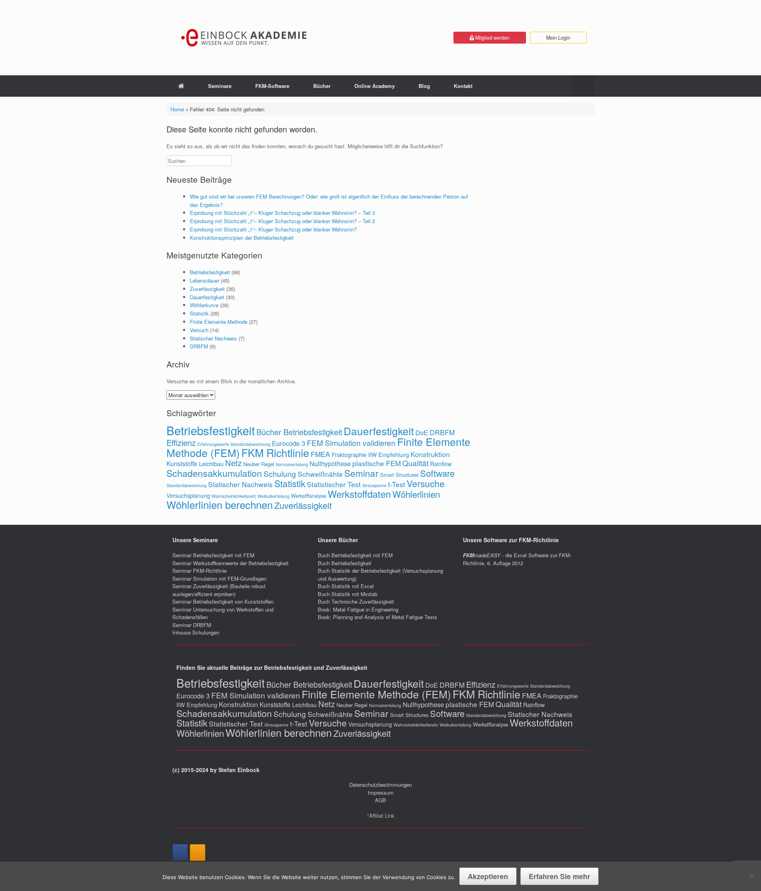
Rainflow (440, 464)
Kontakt (463, 86)
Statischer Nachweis (213, 338)
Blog (424, 86)
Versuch (199, 330)
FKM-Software (272, 86)
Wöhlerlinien (416, 494)
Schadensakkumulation (214, 473)
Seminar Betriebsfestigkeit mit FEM (213, 555)
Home (177, 109)
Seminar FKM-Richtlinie (199, 570)
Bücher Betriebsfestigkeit (299, 432)
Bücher (322, 86)
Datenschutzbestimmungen (380, 784)
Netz (233, 462)
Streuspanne (374, 485)
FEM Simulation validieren (351, 442)
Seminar (361, 473)
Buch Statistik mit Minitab (347, 594)
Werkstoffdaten (359, 494)
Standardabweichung (186, 485)
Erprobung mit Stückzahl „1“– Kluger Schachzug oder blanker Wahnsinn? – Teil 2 (282, 221)
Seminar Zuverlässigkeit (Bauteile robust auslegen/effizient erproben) (219, 590)
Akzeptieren (488, 876)
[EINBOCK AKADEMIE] (244, 37)
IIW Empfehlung (388, 455)
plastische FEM (376, 463)
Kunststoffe (181, 463)
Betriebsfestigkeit (210, 272)
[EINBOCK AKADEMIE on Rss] (197, 852)
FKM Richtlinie (275, 452)
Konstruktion (430, 454)
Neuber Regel (258, 464)
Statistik (199, 313)
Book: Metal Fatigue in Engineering (358, 609)
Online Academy (374, 86)
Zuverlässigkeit (207, 289)
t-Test (396, 484)
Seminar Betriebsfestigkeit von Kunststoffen (222, 601)
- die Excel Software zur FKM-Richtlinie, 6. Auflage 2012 (517, 559)
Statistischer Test (334, 484)
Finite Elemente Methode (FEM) (376, 693)
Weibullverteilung (273, 496)
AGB (380, 800)
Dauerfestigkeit (207, 297)
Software (437, 473)
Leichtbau (211, 464)
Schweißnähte (320, 474)
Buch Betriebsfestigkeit (344, 563)
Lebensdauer (204, 280)
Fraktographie (349, 455)
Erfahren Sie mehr (559, 876)
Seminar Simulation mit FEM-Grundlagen (219, 578)
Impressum (381, 792)
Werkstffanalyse (308, 495)
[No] (751, 876)
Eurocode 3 (288, 443)
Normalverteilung (292, 464)
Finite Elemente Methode (218, 321)
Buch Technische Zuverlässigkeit (356, 601)
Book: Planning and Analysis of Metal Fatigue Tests (378, 617)
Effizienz (181, 442)
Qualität (415, 462)
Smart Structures (399, 474)
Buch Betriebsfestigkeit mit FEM (355, 555)
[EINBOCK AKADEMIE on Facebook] (180, 852)
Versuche (426, 483)
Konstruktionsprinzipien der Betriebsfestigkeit (242, 237)
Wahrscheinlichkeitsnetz (234, 496)
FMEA (320, 454)
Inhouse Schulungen (195, 632)
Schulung (280, 473)
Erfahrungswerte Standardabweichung (233, 444)
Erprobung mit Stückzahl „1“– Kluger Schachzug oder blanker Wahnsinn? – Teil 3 (282, 212)
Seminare (219, 86)
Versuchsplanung (188, 495)
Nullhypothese (330, 463)
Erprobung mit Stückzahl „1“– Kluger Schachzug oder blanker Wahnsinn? (273, 229)
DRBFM (199, 346)
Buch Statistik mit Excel (346, 586)
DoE (421, 432)
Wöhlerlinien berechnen (219, 504)
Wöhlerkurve (204, 305)
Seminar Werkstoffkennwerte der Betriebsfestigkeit (230, 563)
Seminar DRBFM (191, 625)
